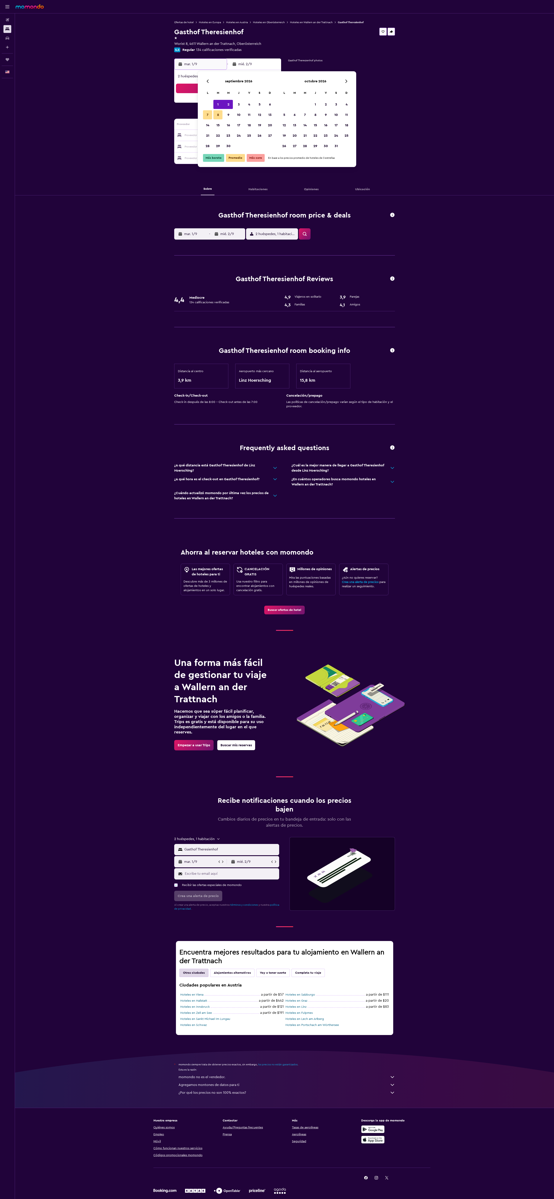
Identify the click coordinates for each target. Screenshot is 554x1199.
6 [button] (270, 104)
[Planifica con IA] (7, 47)
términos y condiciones (244, 905)
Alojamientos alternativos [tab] (232, 972)
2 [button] (228, 104)
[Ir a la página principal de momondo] (30, 6)
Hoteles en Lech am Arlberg (304, 1019)
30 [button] (228, 146)
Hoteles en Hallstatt (193, 1000)
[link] (284, 610)
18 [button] (249, 125)
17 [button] (238, 125)
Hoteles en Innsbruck (195, 1006)
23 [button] (228, 135)
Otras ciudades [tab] (194, 972)
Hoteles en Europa (210, 22)
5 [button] (260, 104)
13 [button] (270, 115)
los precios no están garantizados (278, 1064)
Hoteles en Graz (296, 1000)
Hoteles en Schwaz (193, 1025)
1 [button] (218, 104)
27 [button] (270, 135)
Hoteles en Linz (295, 1006)
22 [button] (218, 135)
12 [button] (259, 115)
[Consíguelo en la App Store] (373, 1140)
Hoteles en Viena (191, 994)
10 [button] (238, 115)
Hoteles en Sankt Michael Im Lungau (205, 1019)
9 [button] (228, 115)
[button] (7, 6)
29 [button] (218, 146)
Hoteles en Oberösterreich (269, 22)
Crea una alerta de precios (360, 582)
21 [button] (207, 135)
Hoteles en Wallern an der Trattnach (311, 22)
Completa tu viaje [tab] (308, 972)
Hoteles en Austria (237, 22)
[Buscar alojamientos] (7, 29)
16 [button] (228, 125)
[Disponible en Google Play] (373, 1129)
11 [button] (249, 115)
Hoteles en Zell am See (196, 1012)
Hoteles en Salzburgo (300, 994)
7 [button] (207, 115)
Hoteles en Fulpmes (299, 1012)
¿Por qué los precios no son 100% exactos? (212, 1092)
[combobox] (230, 849)
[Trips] (7, 59)
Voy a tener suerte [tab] (273, 972)
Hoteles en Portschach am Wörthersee (312, 1025)
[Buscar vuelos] (7, 20)
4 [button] (249, 104)
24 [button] (239, 135)
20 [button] (270, 125)
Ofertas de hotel (184, 22)
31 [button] (336, 146)
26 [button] (259, 135)
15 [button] (218, 125)
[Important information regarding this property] (392, 351)
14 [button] (207, 125)
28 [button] (207, 146)
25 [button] (249, 135)
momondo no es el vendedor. (202, 1077)
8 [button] (218, 115)
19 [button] (259, 125)
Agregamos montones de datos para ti (209, 1085)
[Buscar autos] (7, 38)
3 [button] (239, 104)
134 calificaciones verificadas (219, 50)
